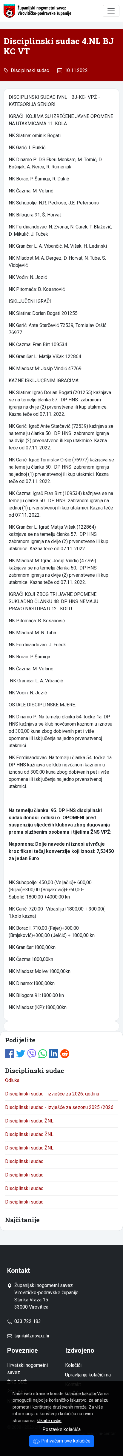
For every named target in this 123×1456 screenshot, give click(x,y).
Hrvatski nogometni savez (27, 1368)
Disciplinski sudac (28, 70)
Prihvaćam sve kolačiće (65, 1441)
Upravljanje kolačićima (88, 1375)
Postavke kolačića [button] (61, 1429)
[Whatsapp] (42, 1053)
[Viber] (31, 1053)
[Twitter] (20, 1053)
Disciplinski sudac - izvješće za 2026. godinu (52, 1094)
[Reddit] (64, 1053)
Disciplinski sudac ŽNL (29, 1121)
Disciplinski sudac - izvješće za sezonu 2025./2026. (59, 1107)
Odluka (12, 1080)
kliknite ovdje (49, 1420)
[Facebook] (9, 1053)
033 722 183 (26, 1321)
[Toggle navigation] (111, 11)
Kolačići (73, 1365)
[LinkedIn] (53, 1053)
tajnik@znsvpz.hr (32, 1336)
